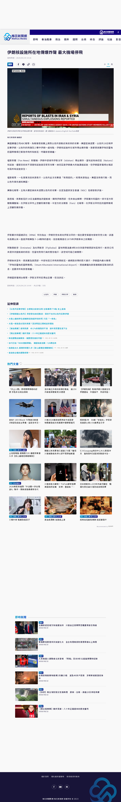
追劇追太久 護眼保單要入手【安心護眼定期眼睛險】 (31, 347)
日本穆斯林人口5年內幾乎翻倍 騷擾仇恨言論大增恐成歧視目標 (96, 485)
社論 (109, 39)
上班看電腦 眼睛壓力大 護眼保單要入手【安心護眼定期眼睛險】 (25, 454)
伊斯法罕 (65, 294)
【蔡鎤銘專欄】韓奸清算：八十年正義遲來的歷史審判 (32, 333)
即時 (35, 39)
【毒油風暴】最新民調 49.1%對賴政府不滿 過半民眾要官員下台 (38, 328)
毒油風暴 (47, 39)
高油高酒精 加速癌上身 (55, 519)
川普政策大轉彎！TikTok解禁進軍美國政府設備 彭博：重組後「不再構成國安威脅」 (60, 485)
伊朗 (55, 294)
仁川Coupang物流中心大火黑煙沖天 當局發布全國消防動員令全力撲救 (95, 452)
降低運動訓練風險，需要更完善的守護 (25, 338)
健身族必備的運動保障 (18, 352)
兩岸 (66, 39)
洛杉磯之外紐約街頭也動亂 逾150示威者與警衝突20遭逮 (60, 390)
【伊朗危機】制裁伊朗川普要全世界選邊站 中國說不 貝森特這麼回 (95, 390)
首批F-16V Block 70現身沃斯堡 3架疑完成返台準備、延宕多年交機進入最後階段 (25, 421)
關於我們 (45, 776)
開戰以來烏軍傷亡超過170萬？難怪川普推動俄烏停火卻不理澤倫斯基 (60, 452)
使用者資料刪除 (73, 776)
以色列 (46, 294)
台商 (83, 39)
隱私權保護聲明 (57, 776)
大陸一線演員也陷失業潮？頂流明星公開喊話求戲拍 (31, 323)
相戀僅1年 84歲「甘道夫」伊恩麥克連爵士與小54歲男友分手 (96, 421)
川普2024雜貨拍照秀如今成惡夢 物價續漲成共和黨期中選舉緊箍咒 (60, 421)
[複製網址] (28, 64)
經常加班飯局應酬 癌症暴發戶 (93, 519)
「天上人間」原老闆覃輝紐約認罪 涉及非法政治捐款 (23, 390)
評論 (101, 39)
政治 (57, 39)
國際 (75, 39)
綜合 (92, 39)
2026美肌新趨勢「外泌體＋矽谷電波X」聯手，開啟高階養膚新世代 (24, 488)
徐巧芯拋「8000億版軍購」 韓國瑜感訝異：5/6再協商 (32, 343)
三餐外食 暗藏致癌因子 (19, 519)
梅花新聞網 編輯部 (14, 137)
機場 (74, 294)
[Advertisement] (60, 15)
